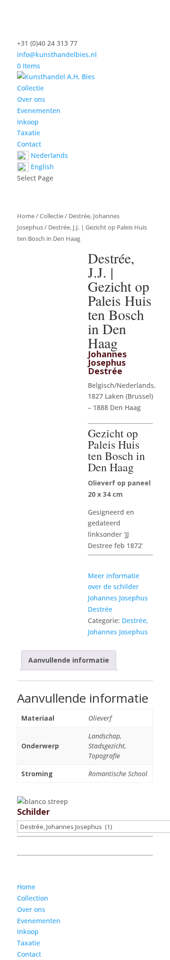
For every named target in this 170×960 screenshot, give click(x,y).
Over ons (31, 99)
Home (25, 216)
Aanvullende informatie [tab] (68, 660)
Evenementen (38, 110)
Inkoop (28, 121)
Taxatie (28, 132)
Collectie (30, 87)
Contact (29, 143)
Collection (32, 898)
